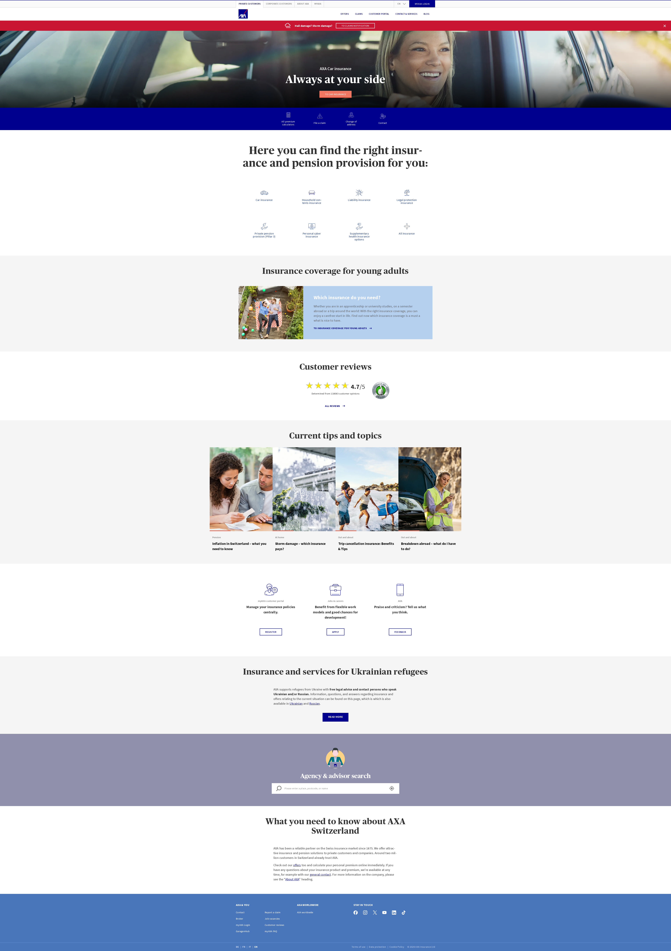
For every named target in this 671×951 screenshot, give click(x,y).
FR (244, 946)
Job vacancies (272, 918)
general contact (320, 874)
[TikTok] (405, 912)
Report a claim (272, 912)
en (399, 3)
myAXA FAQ (271, 931)
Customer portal (379, 13)
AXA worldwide (305, 912)
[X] (376, 912)
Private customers (250, 3)
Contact (240, 912)
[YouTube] (385, 912)
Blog (426, 13)
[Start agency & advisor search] (391, 788)
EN (256, 946)
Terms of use (359, 946)
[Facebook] (356, 912)
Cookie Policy (397, 946)
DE (238, 946)
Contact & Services (406, 13)
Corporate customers (279, 3)
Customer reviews (274, 925)
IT (250, 946)
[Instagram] (366, 912)
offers (297, 865)
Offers (345, 13)
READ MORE (335, 716)
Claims (359, 13)
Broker (239, 918)
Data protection (378, 946)
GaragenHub (243, 931)
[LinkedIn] (395, 912)
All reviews (332, 406)
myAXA (317, 3)
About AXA (303, 3)
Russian (314, 703)
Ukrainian (296, 703)
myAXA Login (243, 925)
